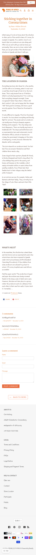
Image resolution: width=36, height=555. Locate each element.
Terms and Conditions (11, 445)
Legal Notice (8, 461)
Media (6, 502)
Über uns (7, 480)
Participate (8, 497)
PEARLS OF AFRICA (14, 548)
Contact (7, 486)
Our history (8, 414)
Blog (5, 508)
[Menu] (33, 10)
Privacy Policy (9, 450)
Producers (14, 293)
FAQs (6, 456)
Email (3, 363)
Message (5, 371)
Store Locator (9, 491)
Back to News (19, 397)
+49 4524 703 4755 (11, 431)
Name (4, 355)
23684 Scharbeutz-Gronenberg (15, 420)
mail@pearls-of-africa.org (13, 425)
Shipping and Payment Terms (14, 467)
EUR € (17, 521)
